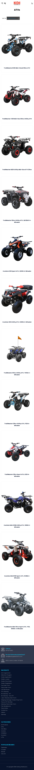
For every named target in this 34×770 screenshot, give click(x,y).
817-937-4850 (9, 650)
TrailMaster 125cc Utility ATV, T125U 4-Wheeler (17, 374)
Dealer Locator (5, 679)
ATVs (2, 727)
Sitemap (3, 714)
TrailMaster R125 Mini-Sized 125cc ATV (17, 68)
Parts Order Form (6, 687)
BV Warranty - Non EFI (7, 695)
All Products (4, 724)
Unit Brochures (5, 689)
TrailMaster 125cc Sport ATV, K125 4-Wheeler (17, 475)
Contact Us (4, 710)
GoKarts (3, 731)
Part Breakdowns (6, 706)
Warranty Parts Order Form (8, 704)
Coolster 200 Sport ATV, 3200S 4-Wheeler (17, 271)
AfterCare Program (6, 675)
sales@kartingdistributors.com (14, 656)
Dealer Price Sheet (6, 681)
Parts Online (4, 708)
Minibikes (3, 733)
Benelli (3, 751)
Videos (3, 712)
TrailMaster (4, 747)
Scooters (3, 735)
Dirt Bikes (3, 729)
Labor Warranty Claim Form (8, 698)
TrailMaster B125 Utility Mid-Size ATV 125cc (17, 169)
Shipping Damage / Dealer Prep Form (11, 700)
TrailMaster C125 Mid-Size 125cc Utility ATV (17, 119)
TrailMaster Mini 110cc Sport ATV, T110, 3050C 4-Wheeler (17, 628)
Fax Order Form (5, 685)
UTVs (2, 737)
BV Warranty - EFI (6, 693)
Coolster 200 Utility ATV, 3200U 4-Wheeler (17, 322)
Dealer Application (6, 677)
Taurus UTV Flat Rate (6, 702)
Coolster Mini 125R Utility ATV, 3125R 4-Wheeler (17, 526)
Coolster (3, 749)
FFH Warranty (5, 691)
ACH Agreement (5, 673)
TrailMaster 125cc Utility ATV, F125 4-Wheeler (17, 424)
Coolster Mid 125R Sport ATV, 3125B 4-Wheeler (17, 577)
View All (3, 753)
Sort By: (4, 18)
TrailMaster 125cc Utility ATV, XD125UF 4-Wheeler (17, 221)
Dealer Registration (6, 683)
